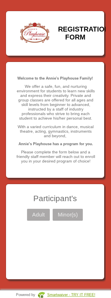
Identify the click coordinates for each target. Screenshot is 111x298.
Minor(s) (68, 215)
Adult (38, 215)
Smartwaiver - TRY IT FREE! (71, 295)
